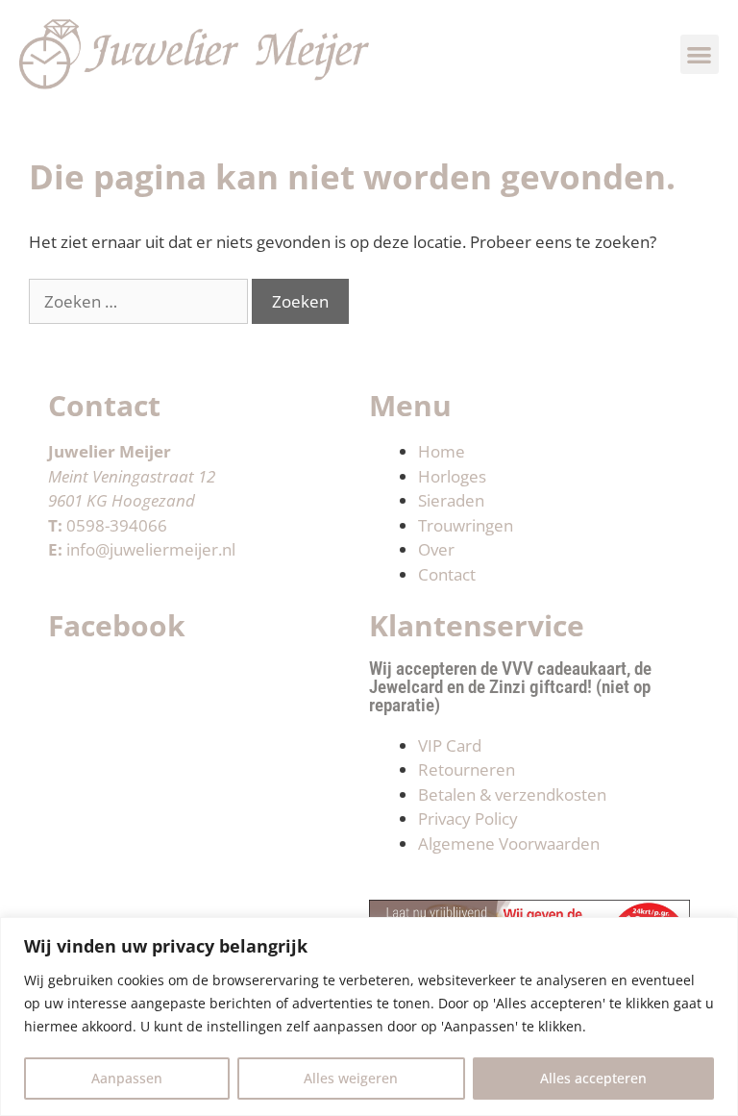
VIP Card (449, 745)
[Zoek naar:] (140, 301)
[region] (369, 1016)
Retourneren (466, 769)
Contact (447, 574)
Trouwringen (465, 525)
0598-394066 (116, 525)
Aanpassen (126, 1078)
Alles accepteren (593, 1078)
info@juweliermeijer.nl (150, 549)
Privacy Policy (468, 818)
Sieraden (451, 500)
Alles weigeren (351, 1078)
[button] (700, 54)
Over (436, 549)
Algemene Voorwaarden (509, 843)
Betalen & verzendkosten (512, 794)
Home (441, 451)
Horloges (452, 476)
